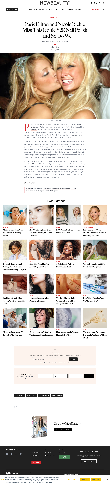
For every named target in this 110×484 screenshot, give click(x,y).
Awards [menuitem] (62, 9)
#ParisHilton (56, 188)
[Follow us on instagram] (96, 3)
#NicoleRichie (65, 188)
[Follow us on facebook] (91, 3)
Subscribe (10, 3)
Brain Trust (48, 453)
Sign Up (73, 359)
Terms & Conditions (50, 455)
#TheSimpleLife (31, 191)
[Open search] (102, 9)
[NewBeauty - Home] (55, 3)
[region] (55, 479)
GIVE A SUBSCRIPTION (63, 429)
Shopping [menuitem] (70, 9)
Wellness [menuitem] (78, 9)
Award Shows (88, 227)
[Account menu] (103, 3)
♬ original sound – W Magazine (48, 191)
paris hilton (57, 396)
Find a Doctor (62, 450)
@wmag (29, 188)
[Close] (107, 479)
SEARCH (88, 376)
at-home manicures (75, 135)
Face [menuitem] (35, 9)
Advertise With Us (35, 453)
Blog (58, 17)
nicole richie (44, 396)
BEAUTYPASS (95, 9)
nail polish (31, 396)
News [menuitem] (30, 9)
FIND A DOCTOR (12, 9)
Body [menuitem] (51, 9)
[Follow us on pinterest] (94, 3)
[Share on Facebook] (14, 407)
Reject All (84, 479)
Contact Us (34, 450)
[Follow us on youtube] (99, 3)
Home (52, 17)
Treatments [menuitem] (43, 9)
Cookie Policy (34, 455)
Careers (47, 450)
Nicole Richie (45, 124)
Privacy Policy (62, 453)
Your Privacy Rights (72, 479)
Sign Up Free (89, 461)
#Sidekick (46, 188)
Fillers (5, 227)
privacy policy (67, 362)
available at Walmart (31, 164)
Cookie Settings (64, 456)
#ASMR (73, 188)
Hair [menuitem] (56, 9)
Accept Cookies (96, 479)
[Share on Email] (17, 407)
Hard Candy (19, 396)
